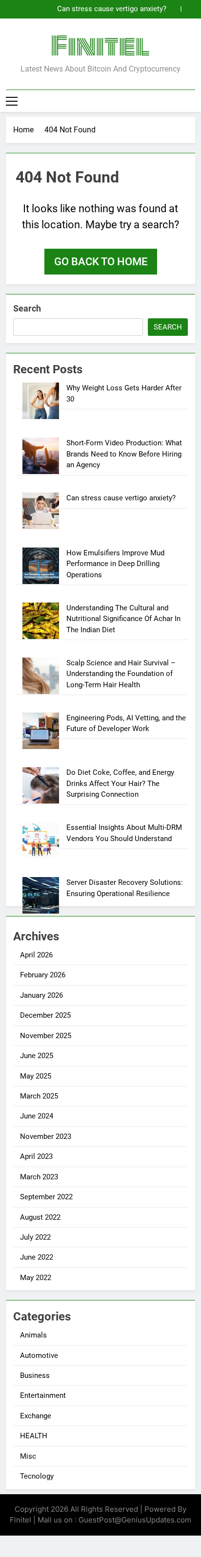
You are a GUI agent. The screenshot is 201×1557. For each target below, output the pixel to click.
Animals (33, 1335)
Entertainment (43, 1395)
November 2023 (45, 1136)
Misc (28, 1456)
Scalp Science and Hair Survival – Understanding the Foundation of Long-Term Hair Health (121, 674)
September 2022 (46, 1196)
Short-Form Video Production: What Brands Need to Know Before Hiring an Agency (124, 454)
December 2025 (45, 1015)
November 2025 (45, 1035)
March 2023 (39, 1176)
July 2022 (35, 1237)
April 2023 (36, 1156)
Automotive (39, 1355)
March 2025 (39, 1096)
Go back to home (100, 262)
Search (27, 308)
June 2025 (36, 1055)
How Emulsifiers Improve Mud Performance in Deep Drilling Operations (115, 564)
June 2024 (36, 1116)
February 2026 (42, 975)
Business (35, 1375)
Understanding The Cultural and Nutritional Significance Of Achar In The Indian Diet (123, 619)
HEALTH (33, 1435)
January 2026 (41, 995)
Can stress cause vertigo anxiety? (111, 9)
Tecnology (37, 1476)
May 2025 (35, 1076)
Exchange (35, 1415)
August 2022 (40, 1217)
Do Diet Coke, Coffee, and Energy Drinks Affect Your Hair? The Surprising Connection (120, 783)
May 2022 (35, 1277)
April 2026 (36, 955)
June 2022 (36, 1257)
